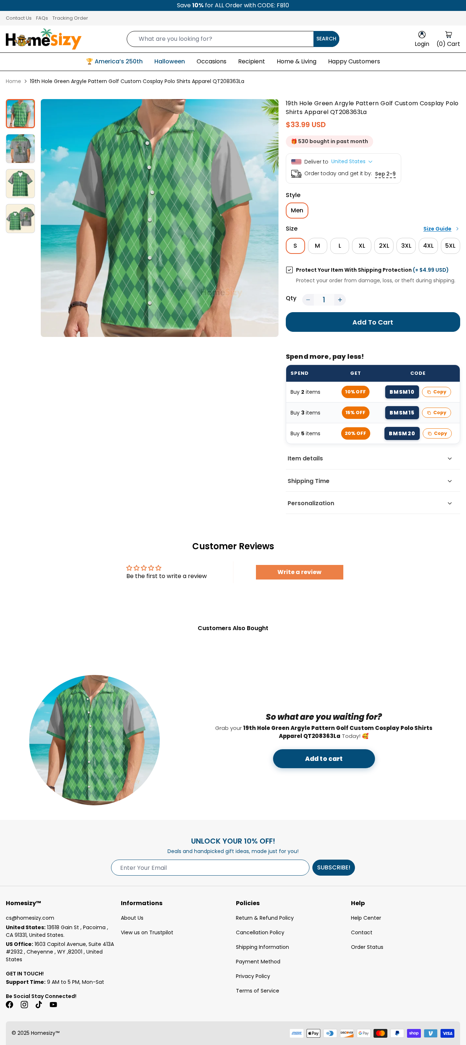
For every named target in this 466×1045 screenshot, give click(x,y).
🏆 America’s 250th (114, 61)
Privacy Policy (253, 976)
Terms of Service (257, 990)
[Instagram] (24, 1004)
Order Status (367, 947)
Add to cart (324, 758)
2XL (384, 245)
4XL (428, 245)
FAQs (42, 18)
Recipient (251, 61)
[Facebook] (9, 1004)
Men (297, 210)
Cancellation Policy (260, 932)
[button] (308, 300)
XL (362, 245)
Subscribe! (333, 867)
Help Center (366, 918)
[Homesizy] (44, 39)
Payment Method (258, 961)
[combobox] (233, 39)
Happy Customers (354, 61)
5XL (450, 245)
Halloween (169, 61)
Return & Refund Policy (265, 918)
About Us (132, 918)
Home (13, 81)
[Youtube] (53, 1004)
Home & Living (296, 61)
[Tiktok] (38, 1004)
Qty (291, 298)
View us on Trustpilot (147, 932)
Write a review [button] (299, 572)
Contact (361, 932)
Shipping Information (262, 947)
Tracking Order (70, 18)
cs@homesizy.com (30, 918)
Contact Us (19, 18)
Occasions (211, 61)
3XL (406, 245)
